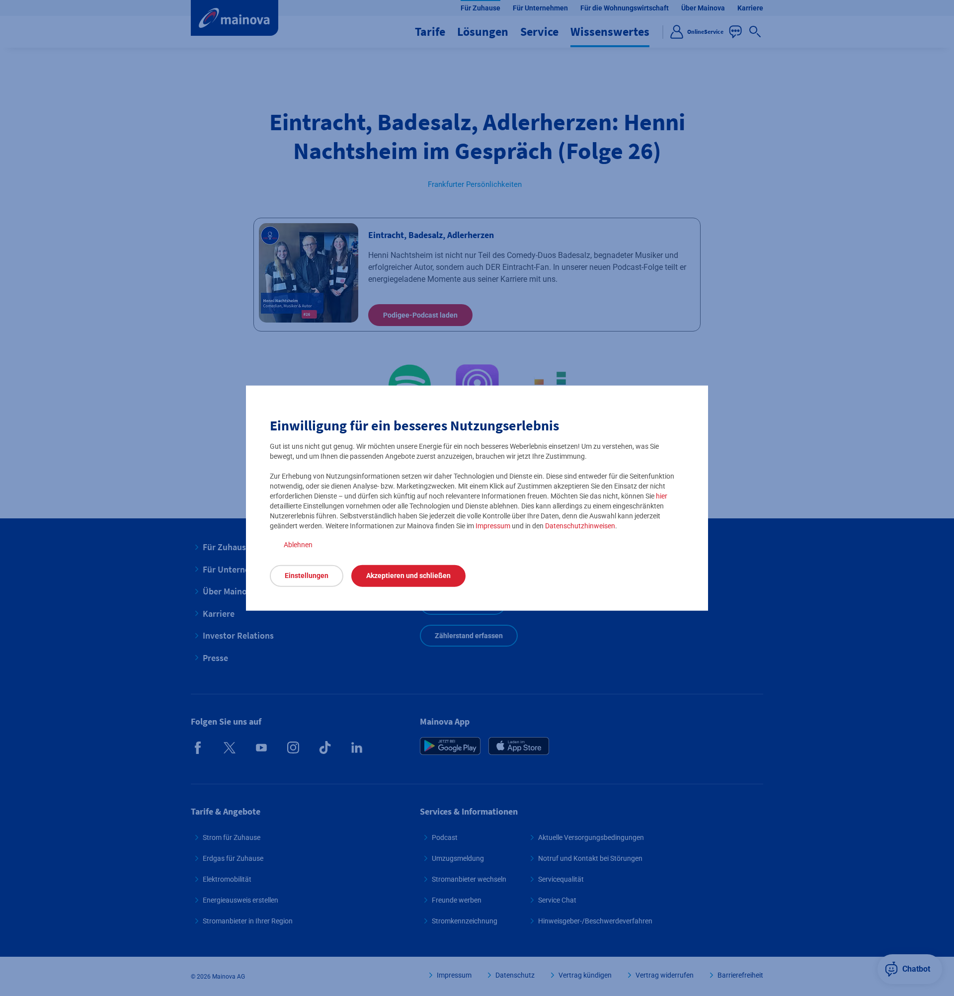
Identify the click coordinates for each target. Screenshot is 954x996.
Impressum (493, 525)
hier (661, 495)
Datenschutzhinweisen (580, 525)
